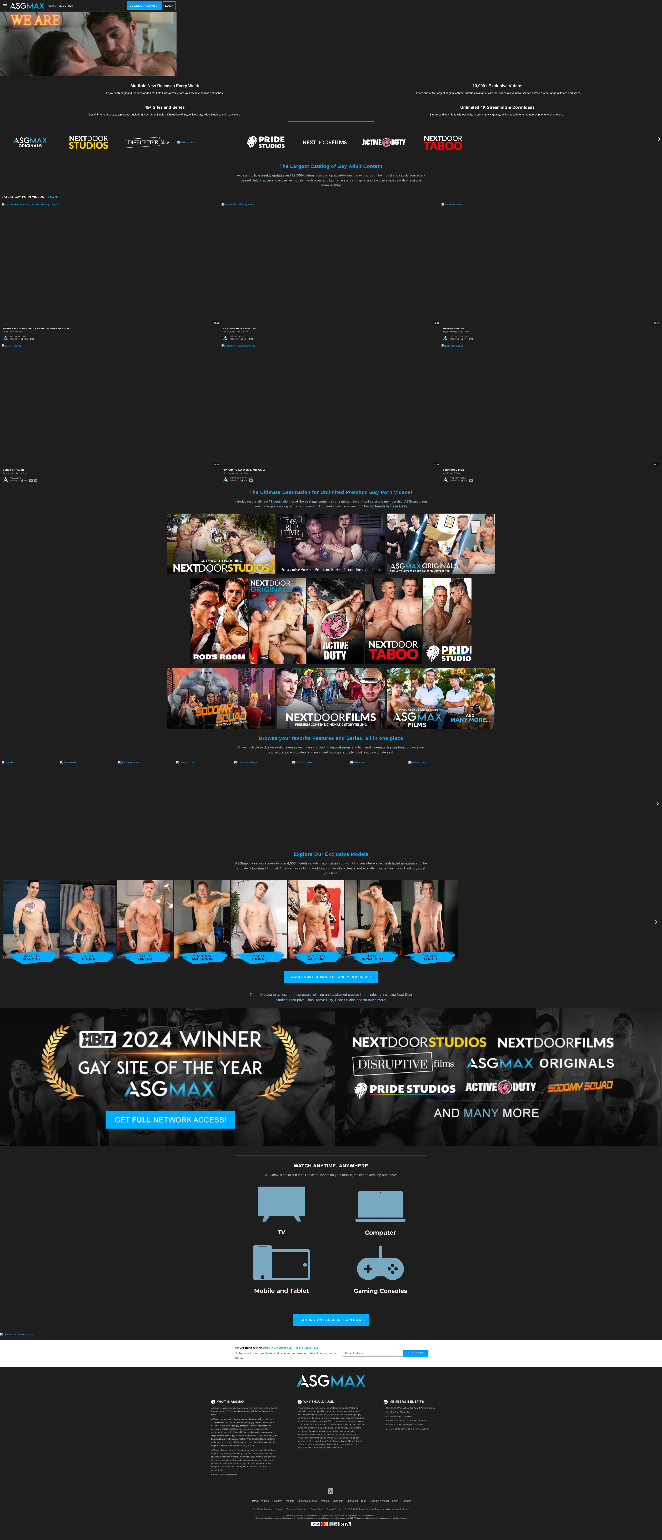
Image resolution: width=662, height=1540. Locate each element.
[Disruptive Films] (147, 142)
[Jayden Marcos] (31, 922)
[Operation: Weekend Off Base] (553, 804)
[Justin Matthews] (487, 922)
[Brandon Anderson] (202, 922)
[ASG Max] (331, 1380)
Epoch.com (269, 1518)
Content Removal (400, 1518)
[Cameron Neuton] (316, 922)
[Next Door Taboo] (443, 142)
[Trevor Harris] (430, 922)
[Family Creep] (502, 142)
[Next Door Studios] (88, 142)
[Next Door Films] (325, 142)
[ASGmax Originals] (29, 142)
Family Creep (236, 337)
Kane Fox (7, 332)
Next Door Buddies (460, 337)
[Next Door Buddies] (561, 142)
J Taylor (457, 473)
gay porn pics (346, 1418)
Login (169, 5)
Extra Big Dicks (458, 478)
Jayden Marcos (450, 332)
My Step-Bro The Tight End (240, 328)
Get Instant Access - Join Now (331, 1320)
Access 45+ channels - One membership (331, 977)
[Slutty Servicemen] (146, 804)
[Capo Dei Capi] (204, 804)
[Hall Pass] (495, 804)
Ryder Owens (229, 332)
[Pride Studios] (266, 142)
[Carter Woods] (600, 922)
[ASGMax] (27, 6)
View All (53, 197)
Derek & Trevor (13, 470)
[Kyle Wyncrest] (373, 922)
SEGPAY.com (355, 1518)
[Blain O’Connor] (543, 922)
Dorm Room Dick (453, 470)
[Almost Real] (88, 804)
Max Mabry (448, 473)
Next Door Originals (241, 478)
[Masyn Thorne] (259, 922)
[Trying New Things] (611, 804)
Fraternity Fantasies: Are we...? (244, 470)
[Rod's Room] (219, 621)
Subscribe (416, 1353)
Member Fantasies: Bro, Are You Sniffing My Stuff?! (37, 328)
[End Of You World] (320, 804)
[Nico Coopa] (88, 922)
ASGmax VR (15, 478)
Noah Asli (17, 332)
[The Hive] (88, 44)
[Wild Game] (379, 804)
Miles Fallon (242, 332)
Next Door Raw (18, 337)
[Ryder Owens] (145, 922)
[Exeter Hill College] (262, 804)
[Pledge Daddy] (437, 804)
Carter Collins (241, 473)
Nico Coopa (228, 473)
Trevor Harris (9, 473)
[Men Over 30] (620, 142)
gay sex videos (257, 1419)
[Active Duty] (384, 142)
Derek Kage (21, 473)
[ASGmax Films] (206, 142)
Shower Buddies (453, 328)
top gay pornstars (240, 1426)
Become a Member (144, 5)
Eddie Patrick (464, 332)
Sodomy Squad (246, 1445)
